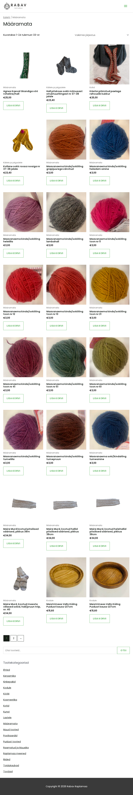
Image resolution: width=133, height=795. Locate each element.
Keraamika (9, 675)
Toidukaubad (11, 765)
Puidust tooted (12, 741)
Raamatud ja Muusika (16, 747)
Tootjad (8, 771)
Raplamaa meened (14, 753)
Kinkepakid (9, 681)
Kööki (6, 693)
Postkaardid (10, 735)
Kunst (6, 711)
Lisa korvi (13, 105)
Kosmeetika (10, 699)
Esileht (6, 17)
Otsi (123, 650)
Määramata (10, 723)
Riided (6, 759)
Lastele (7, 717)
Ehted (6, 669)
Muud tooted (11, 729)
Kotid (6, 705)
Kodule (7, 687)
